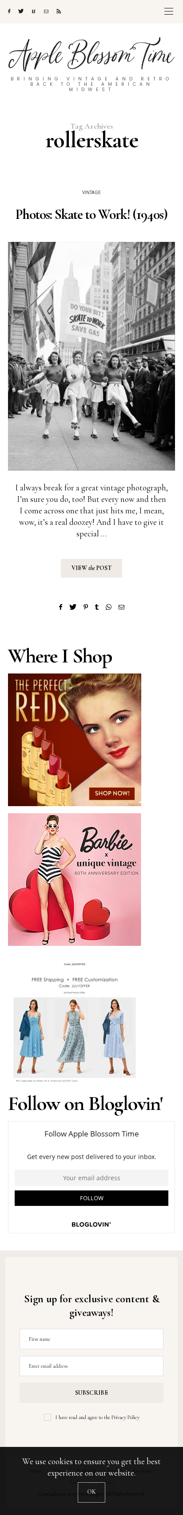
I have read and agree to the (97, 1417)
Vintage (91, 193)
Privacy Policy (125, 1417)
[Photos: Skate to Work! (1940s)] (91, 356)
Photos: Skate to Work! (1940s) (91, 214)
